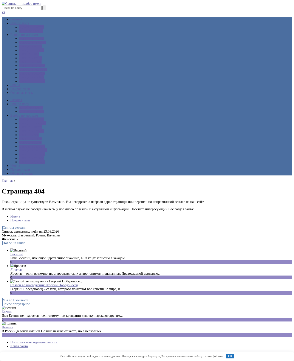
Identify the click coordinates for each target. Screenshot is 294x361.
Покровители (20, 89)
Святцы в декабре (32, 81)
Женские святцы (31, 31)
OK (230, 356)
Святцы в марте (30, 46)
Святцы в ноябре (31, 77)
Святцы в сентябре (33, 69)
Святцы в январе (31, 38)
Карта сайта (19, 346)
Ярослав (16, 269)
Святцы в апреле (31, 50)
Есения (7, 312)
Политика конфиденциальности (33, 342)
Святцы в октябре (32, 73)
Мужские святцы (31, 27)
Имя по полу (19, 23)
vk (3, 12)
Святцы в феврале (32, 42)
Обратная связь (21, 92)
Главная (16, 19)
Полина (7, 327)
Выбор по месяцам (24, 35)
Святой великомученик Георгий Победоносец (44, 285)
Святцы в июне (30, 58)
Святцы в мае (29, 54)
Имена (15, 85)
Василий (16, 254)
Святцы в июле (30, 62)
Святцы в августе (32, 65)
